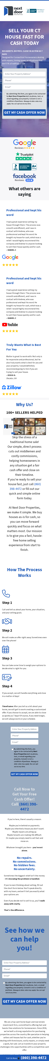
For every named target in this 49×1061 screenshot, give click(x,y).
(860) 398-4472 (28, 806)
